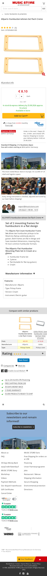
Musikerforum (10, 564)
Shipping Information (33, 478)
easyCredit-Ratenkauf (10, 466)
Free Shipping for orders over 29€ (35, 457)
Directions (28, 489)
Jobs (26, 470)
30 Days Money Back (9, 463)
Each (28, 95)
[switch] (14, 499)
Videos (4, 478)
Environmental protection (34, 485)
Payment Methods (8, 482)
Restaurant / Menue (32, 474)
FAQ (2, 456)
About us (5, 452)
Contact (17, 564)
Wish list (21, 366)
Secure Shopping (31, 482)
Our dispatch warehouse (11, 485)
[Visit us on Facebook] (20, 574)
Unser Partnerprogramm (34, 466)
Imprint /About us (26, 564)
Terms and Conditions (30, 566)
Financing (28, 463)
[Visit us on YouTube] (27, 574)
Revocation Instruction (16, 566)
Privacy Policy (36, 564)
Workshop (5, 474)
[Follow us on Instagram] (23, 574)
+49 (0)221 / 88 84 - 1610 (28, 210)
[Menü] (16, 497)
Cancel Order (6, 493)
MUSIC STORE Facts (32, 452)
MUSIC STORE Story (9, 470)
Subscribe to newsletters (22, 427)
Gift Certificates (7, 489)
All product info (7, 82)
